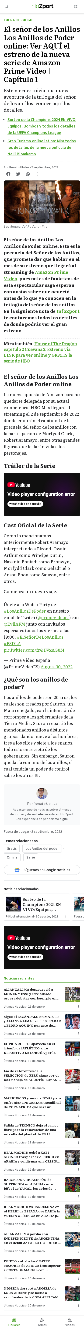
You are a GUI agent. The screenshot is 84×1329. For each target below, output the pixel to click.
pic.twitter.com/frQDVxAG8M (34, 650)
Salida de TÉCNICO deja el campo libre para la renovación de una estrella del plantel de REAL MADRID (31, 1129)
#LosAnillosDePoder (25, 611)
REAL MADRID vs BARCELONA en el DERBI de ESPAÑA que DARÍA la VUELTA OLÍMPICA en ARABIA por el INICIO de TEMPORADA (32, 1211)
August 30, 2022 (57, 666)
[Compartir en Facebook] (8, 174)
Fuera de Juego (18, 20)
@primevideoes (53, 617)
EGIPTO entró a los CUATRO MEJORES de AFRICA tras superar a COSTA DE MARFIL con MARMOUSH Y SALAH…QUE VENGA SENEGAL (32, 1265)
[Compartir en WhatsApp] (28, 174)
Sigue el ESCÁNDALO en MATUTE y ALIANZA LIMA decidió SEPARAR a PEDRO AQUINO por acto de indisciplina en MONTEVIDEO (32, 1021)
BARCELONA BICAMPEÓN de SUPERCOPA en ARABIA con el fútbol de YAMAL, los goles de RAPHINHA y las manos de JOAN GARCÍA (31, 1184)
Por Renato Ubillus (16, 167)
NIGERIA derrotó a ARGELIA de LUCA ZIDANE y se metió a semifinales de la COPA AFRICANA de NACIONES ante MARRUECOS (32, 1293)
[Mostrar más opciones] (37, 174)
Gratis (12, 848)
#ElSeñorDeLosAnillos (40, 637)
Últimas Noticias (15, 1006)
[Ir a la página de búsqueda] (6, 6)
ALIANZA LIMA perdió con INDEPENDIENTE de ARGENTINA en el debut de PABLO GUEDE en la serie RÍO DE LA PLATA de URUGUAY (32, 1238)
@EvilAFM (14, 624)
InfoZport (68, 311)
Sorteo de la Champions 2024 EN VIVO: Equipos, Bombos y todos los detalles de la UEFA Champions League (41, 126)
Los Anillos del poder (42, 848)
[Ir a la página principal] (42, 6)
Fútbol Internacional (20, 916)
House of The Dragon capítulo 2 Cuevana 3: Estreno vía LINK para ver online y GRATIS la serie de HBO (40, 352)
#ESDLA (12, 643)
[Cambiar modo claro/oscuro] (75, 6)
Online (12, 857)
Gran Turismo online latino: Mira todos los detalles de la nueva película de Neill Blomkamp (41, 147)
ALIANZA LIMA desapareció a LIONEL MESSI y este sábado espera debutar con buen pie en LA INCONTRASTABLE (33, 994)
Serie (30, 857)
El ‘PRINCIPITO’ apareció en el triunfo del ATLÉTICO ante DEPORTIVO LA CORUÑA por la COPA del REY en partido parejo (30, 1048)
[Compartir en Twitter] (18, 174)
